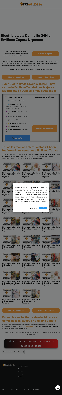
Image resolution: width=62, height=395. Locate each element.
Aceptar (43, 208)
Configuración (33, 208)
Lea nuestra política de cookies (32, 204)
